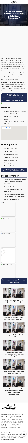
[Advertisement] (14, 42)
